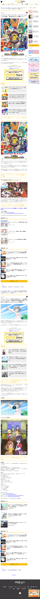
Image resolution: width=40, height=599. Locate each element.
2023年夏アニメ (4, 286)
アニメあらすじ (10, 286)
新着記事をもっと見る (14, 281)
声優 (28, 586)
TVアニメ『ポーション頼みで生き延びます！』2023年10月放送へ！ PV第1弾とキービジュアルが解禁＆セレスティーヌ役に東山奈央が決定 (17, 505)
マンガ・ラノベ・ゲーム (18, 586)
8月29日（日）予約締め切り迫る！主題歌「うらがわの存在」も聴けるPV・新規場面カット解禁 (17, 514)
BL (10, 588)
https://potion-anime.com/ (10, 493)
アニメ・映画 (7, 7)
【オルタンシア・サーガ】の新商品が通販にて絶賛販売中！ (17, 240)
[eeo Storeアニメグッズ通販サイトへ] (33, 76)
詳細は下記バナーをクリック (14, 68)
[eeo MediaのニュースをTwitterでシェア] (27, 12)
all (3, 7)
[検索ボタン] (38, 2)
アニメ (11, 7)
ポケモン (22, 286)
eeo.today (29, 588)
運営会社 (18, 588)
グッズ (24, 586)
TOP (1, 7)
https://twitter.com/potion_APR (11, 494)
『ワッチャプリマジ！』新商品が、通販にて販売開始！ (17, 231)
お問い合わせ (24, 588)
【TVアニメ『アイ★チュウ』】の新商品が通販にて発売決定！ (17, 223)
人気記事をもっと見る (34, 45)
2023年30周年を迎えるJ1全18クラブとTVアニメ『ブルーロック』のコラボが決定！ (17, 523)
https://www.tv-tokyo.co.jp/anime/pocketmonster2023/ (15, 213)
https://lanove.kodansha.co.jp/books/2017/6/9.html (15, 495)
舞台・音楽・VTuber (34, 586)
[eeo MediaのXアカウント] (1, 1)
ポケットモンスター (16, 286)
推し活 (14, 588)
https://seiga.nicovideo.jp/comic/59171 (14, 496)
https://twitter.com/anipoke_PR (9, 212)
